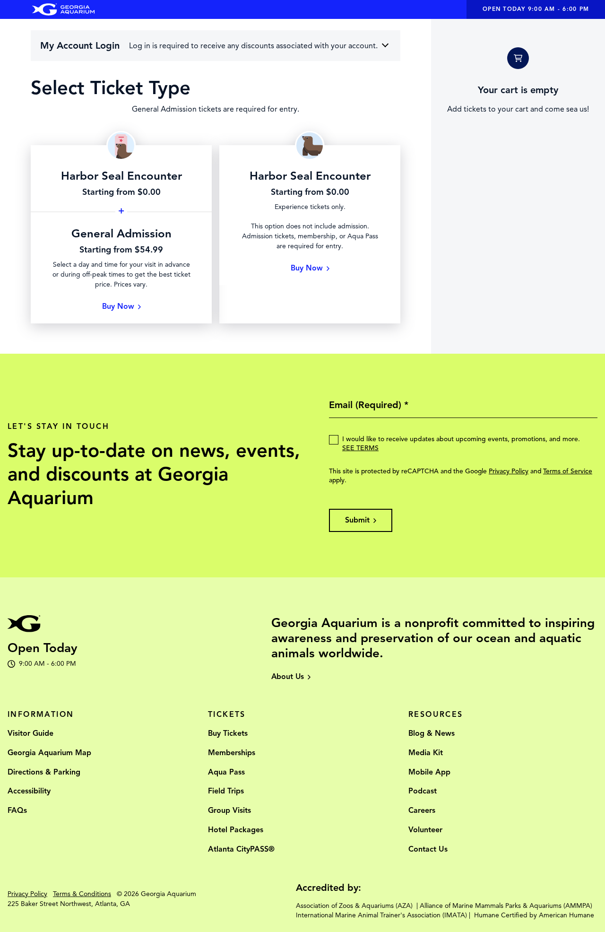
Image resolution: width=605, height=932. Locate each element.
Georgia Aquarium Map (49, 753)
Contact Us (428, 849)
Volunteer (425, 830)
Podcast (422, 791)
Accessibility (29, 791)
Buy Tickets (228, 733)
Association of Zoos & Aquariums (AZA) (354, 906)
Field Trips (226, 791)
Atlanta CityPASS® (241, 849)
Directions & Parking (44, 772)
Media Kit (425, 753)
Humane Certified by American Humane (534, 915)
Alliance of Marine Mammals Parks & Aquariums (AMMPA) (506, 906)
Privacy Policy (508, 471)
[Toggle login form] (385, 45)
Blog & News (431, 733)
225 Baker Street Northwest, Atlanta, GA (69, 904)
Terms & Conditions (82, 894)
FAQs (17, 810)
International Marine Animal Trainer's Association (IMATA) (381, 915)
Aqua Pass (226, 772)
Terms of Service (567, 471)
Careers (421, 810)
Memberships (231, 753)
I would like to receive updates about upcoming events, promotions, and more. (461, 443)
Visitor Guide (30, 733)
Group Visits (229, 810)
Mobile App (429, 772)
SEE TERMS (360, 448)
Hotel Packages (235, 830)
